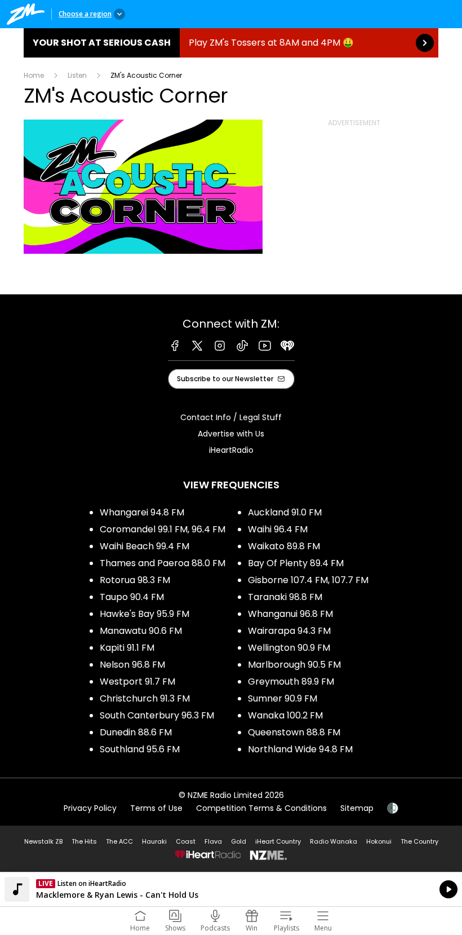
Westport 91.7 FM (137, 681)
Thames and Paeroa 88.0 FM (162, 563)
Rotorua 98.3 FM (135, 580)
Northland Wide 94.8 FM (300, 749)
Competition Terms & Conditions (261, 808)
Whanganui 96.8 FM (290, 613)
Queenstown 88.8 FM (294, 732)
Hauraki (154, 841)
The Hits (84, 841)
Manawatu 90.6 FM (141, 630)
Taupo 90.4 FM (132, 596)
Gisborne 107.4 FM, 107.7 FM (308, 580)
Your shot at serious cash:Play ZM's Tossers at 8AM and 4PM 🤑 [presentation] (231, 43)
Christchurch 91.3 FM (145, 698)
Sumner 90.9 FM (282, 698)
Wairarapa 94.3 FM (289, 630)
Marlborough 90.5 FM (294, 664)
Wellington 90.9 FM (289, 647)
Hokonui (379, 841)
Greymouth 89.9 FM (291, 681)
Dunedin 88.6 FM (136, 732)
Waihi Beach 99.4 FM (144, 546)
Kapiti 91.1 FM (127, 647)
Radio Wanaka (333, 841)
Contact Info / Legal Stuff (231, 417)
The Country (419, 841)
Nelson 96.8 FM (132, 664)
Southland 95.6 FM (140, 749)
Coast (186, 841)
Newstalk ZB (43, 841)
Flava (213, 841)
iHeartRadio (231, 450)
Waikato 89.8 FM (284, 546)
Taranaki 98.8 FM (285, 596)
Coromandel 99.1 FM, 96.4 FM (162, 529)
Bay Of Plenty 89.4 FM (296, 563)
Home (34, 75)
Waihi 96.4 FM (278, 529)
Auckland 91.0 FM (285, 512)
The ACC (119, 841)
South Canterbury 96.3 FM (157, 715)
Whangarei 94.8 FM (142, 512)
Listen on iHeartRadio (231, 889)
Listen (77, 75)
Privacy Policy (90, 808)
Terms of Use (156, 808)
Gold (238, 841)
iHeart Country (278, 841)
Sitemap (357, 808)
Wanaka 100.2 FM (285, 715)
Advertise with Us (231, 433)
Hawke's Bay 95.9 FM (144, 613)
